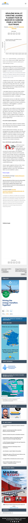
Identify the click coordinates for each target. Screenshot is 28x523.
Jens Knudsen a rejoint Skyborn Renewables (12, 451)
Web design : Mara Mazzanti (7, 518)
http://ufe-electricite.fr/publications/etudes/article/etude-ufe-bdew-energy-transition (13, 191)
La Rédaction (11, 27)
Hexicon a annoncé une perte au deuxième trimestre (13, 434)
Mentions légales (18, 519)
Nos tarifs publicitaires (10, 519)
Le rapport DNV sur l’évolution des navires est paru (13, 458)
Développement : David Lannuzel (19, 518)
